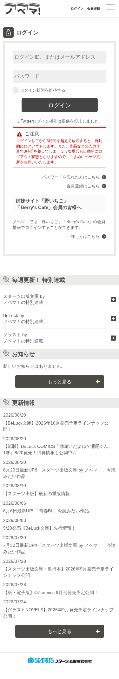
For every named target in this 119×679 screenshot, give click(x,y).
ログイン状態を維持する (42, 90)
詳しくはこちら (85, 236)
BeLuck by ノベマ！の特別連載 (23, 318)
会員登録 (93, 8)
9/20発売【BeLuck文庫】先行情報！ (39, 528)
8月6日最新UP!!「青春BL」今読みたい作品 (46, 510)
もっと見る (59, 381)
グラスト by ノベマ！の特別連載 (23, 337)
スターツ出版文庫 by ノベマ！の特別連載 (24, 299)
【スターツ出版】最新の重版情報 (36, 493)
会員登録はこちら (83, 186)
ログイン (77, 8)
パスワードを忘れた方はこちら (71, 177)
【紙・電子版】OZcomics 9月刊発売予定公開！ (50, 592)
